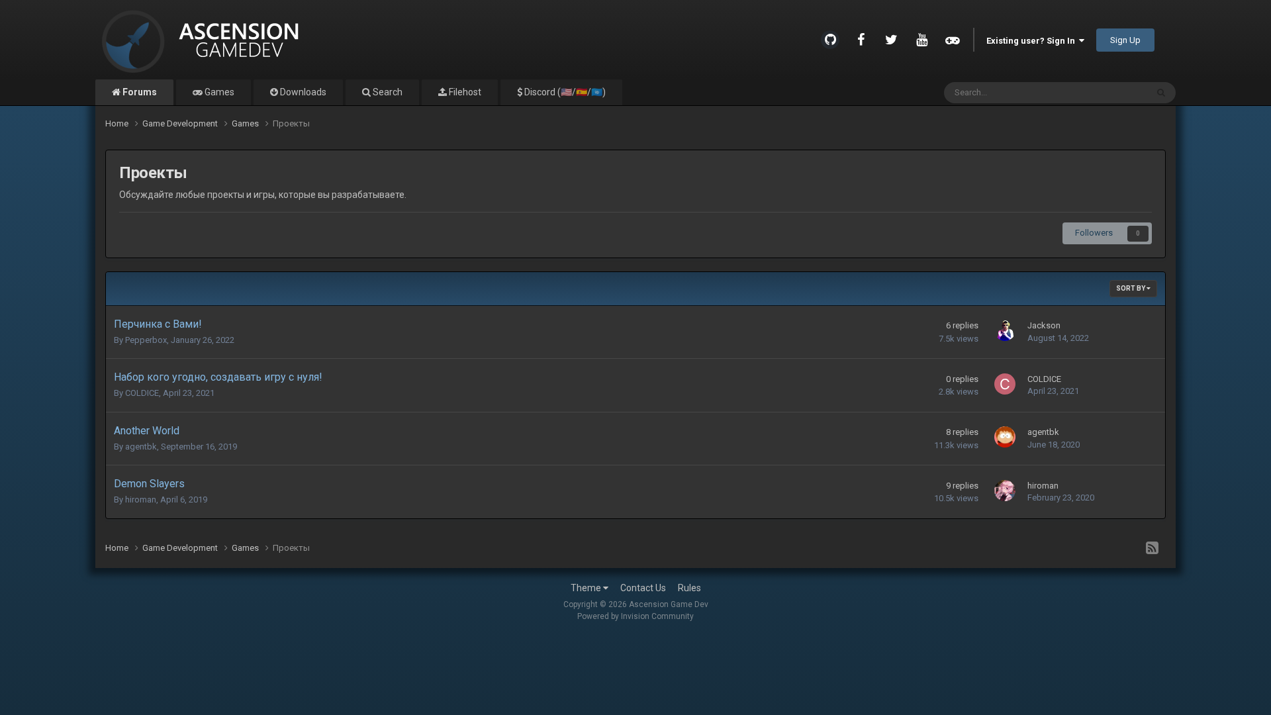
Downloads (302, 92)
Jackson (1043, 325)
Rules (689, 588)
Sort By (1131, 288)
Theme (587, 588)
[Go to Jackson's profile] (1004, 330)
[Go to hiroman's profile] (1004, 490)
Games (218, 92)
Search (386, 92)
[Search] (1161, 92)
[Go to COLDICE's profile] (1004, 384)
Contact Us (643, 588)
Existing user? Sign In (1032, 41)
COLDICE (142, 393)
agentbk (141, 447)
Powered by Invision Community (635, 616)
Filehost (464, 92)
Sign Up (1125, 40)
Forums (138, 92)
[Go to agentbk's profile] (1004, 437)
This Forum (1108, 92)
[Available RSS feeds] (1152, 548)
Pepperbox (146, 340)
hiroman (140, 499)
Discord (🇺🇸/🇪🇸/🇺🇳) (564, 92)
